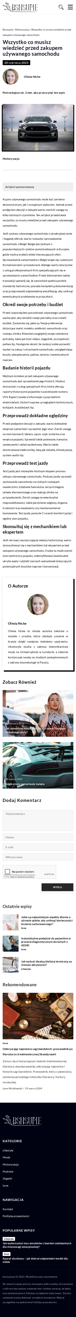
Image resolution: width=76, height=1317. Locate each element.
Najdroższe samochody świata (24, 784)
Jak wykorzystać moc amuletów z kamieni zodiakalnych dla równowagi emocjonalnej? (37, 1245)
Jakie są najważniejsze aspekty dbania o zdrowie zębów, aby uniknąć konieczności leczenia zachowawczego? (47, 920)
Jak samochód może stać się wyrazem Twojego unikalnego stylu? (35, 730)
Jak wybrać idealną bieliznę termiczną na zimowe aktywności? (46, 963)
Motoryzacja (11, 158)
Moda (6, 1157)
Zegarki (7, 1178)
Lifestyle (8, 1150)
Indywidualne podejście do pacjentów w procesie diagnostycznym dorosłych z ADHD (46, 942)
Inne (5, 1185)
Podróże (8, 1171)
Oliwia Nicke (32, 76)
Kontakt (8, 1209)
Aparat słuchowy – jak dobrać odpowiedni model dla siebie (35, 1260)
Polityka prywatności (16, 1216)
